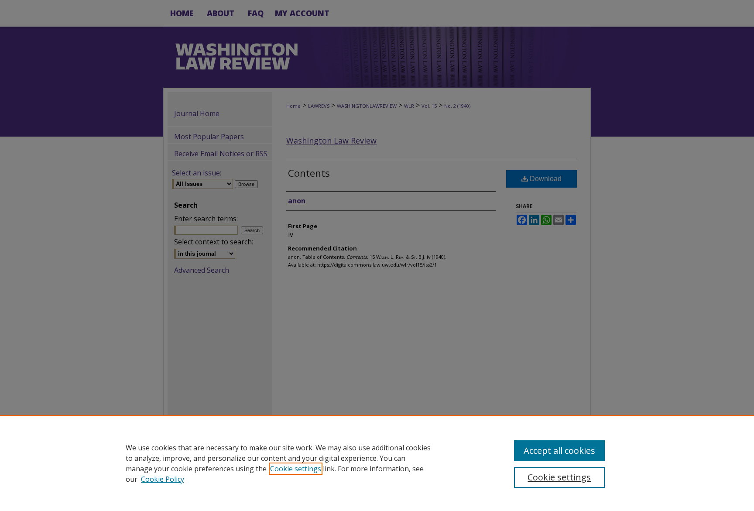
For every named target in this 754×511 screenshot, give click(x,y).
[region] (377, 463)
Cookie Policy (162, 479)
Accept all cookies (559, 450)
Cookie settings (295, 468)
